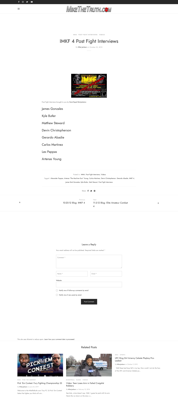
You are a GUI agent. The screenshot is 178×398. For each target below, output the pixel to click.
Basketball (70, 380)
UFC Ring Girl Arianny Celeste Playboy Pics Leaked (134, 359)
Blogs (78, 380)
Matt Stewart (93, 182)
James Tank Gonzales (73, 182)
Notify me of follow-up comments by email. (74, 290)
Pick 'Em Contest (29, 380)
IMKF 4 (131, 178)
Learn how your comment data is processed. (59, 339)
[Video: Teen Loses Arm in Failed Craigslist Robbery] (89, 365)
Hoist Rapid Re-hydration (77, 102)
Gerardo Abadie (122, 178)
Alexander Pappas (57, 178)
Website (59, 280)
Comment (61, 257)
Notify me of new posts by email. (70, 295)
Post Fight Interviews (87, 35)
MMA (75, 35)
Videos (102, 35)
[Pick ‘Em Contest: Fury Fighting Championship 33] (40, 365)
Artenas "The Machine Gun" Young (76, 178)
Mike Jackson (82, 47)
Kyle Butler (84, 182)
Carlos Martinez (94, 178)
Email (94, 274)
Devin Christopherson (108, 178)
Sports (122, 355)
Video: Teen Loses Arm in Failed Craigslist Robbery (85, 384)
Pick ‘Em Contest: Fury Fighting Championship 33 (39, 383)
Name (60, 274)
